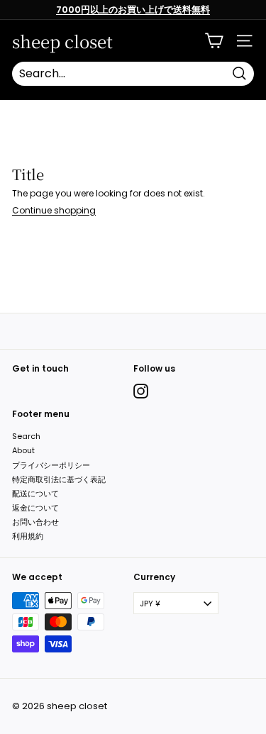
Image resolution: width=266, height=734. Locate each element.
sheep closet (62, 41)
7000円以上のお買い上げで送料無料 (133, 9)
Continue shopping (54, 210)
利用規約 (27, 536)
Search (26, 436)
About (23, 450)
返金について (35, 507)
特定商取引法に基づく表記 (59, 479)
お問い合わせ (35, 522)
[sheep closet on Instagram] (140, 391)
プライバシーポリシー (51, 465)
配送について (35, 493)
